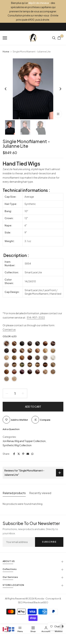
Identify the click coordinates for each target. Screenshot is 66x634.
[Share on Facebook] (14, 453)
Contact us (9, 329)
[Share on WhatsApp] (32, 453)
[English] (6, 628)
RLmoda (39, 598)
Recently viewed (40, 493)
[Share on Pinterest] (23, 453)
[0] (59, 38)
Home (6, 51)
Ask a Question (11, 429)
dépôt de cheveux (38, 2)
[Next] (58, 88)
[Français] (12, 628)
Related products (14, 493)
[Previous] (7, 88)
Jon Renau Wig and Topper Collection (24, 441)
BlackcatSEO (40, 602)
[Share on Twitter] (18, 453)
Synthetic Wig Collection (17, 445)
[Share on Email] (27, 453)
